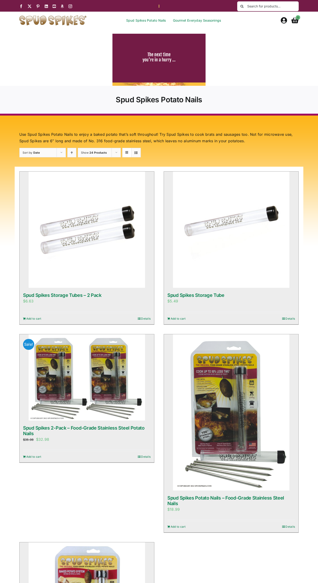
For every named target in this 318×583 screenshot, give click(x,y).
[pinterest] (38, 6)
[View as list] (136, 152)
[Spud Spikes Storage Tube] (231, 230)
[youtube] (54, 6)
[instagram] (70, 6)
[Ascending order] (71, 152)
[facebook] (21, 6)
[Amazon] (62, 6)
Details (146, 318)
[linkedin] (46, 6)
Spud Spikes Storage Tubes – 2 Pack (62, 295)
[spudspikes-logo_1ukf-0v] (52, 17)
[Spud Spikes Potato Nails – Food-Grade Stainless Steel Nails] (231, 412)
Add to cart (33, 318)
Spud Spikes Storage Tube (195, 295)
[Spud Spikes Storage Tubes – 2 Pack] (87, 230)
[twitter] (29, 6)
